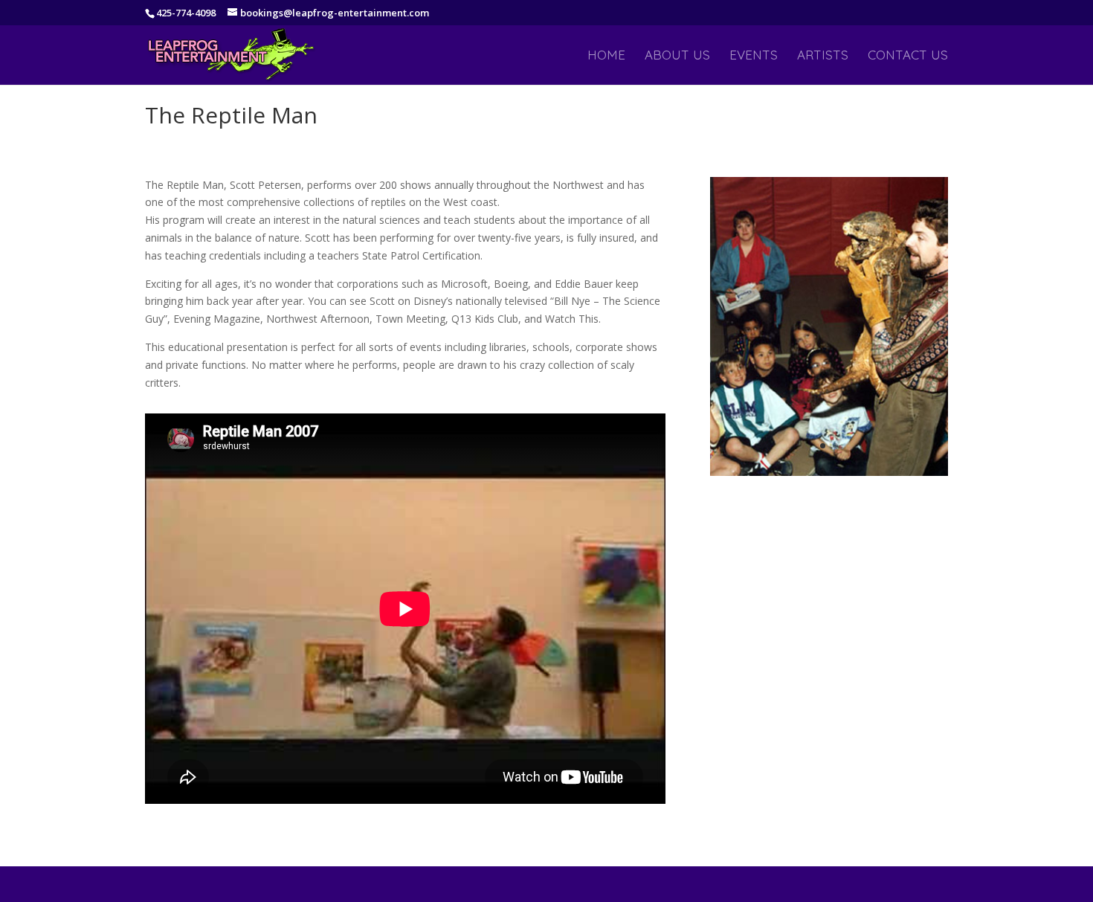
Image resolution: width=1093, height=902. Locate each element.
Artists (822, 56)
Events (753, 56)
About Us (677, 56)
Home (606, 56)
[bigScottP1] (829, 475)
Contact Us (908, 56)
